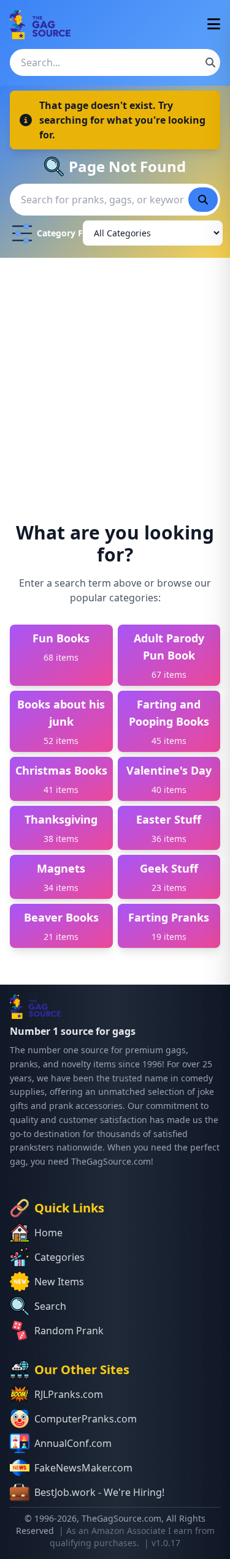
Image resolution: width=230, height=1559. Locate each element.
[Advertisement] (115, 379)
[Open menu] (213, 25)
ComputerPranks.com (85, 1419)
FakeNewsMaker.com (83, 1467)
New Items (59, 1281)
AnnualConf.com (73, 1443)
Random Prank (69, 1330)
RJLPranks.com (68, 1394)
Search (50, 1306)
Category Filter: (57, 233)
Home (48, 1232)
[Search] (210, 62)
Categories (59, 1257)
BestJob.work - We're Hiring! (99, 1492)
